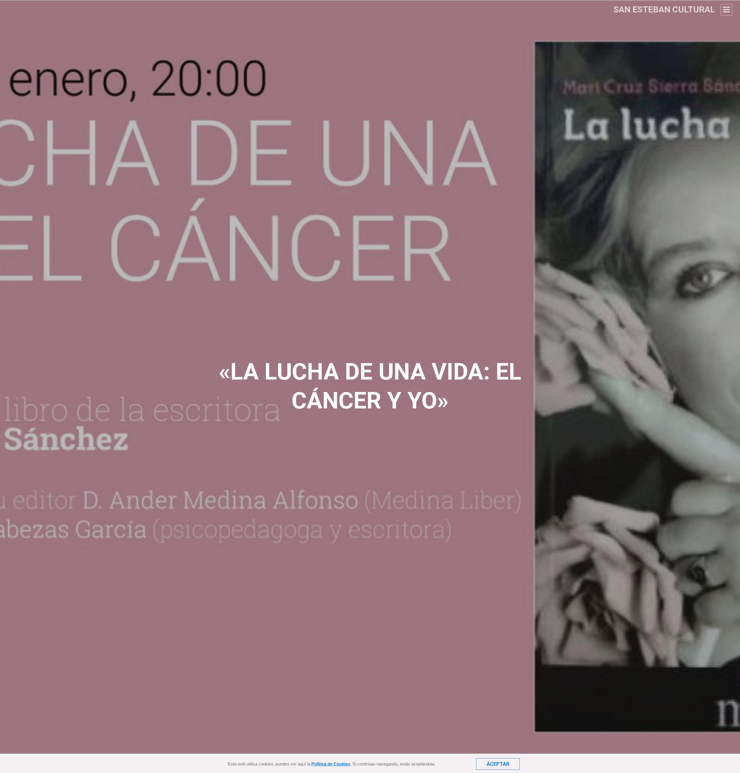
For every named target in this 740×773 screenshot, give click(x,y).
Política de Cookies (330, 763)
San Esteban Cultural (664, 9)
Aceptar (497, 764)
